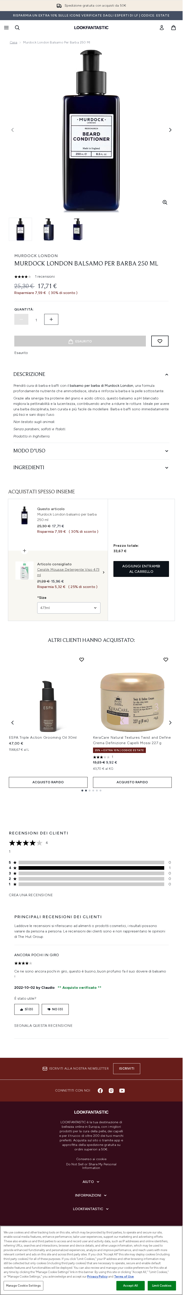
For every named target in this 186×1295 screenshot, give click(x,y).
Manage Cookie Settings (23, 1285)
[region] (91, 1260)
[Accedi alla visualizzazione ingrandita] (164, 202)
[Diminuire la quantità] (21, 319)
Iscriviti (126, 1068)
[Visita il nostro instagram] (111, 1090)
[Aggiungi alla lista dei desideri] (160, 341)
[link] (161, 27)
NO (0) (57, 1009)
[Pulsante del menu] (6, 27)
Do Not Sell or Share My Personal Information (91, 1166)
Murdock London (36, 255)
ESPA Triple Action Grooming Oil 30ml (43, 737)
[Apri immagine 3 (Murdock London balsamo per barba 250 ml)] (77, 229)
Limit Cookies (161, 1285)
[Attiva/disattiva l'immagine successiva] (170, 130)
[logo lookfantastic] (91, 27)
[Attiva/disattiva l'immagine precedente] (12, 130)
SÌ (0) (29, 1009)
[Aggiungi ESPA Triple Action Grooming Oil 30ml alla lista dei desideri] (81, 659)
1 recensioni (45, 276)
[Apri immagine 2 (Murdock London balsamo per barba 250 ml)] (48, 229)
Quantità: (24, 309)
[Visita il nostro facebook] (100, 1090)
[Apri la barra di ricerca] (17, 27)
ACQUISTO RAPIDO (48, 782)
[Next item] (170, 722)
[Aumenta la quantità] (51, 319)
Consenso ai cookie (91, 1159)
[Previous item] (12, 722)
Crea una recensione (31, 895)
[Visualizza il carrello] (173, 27)
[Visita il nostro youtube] (122, 1090)
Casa (13, 42)
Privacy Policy (97, 1276)
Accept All (130, 1285)
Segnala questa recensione (43, 1025)
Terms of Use (124, 1276)
